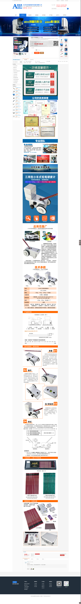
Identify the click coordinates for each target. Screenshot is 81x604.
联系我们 (64, 15)
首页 (16, 15)
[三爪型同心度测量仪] (66, 40)
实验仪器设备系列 (16, 79)
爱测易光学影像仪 (27, 583)
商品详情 (25, 59)
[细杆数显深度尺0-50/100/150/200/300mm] (61, 54)
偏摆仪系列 (15, 67)
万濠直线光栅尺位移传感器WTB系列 (20, 106)
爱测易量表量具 (15, 77)
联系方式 (50, 583)
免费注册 (20, 0)
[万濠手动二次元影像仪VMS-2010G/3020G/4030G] (66, 44)
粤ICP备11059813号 (47, 596)
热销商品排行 (14, 86)
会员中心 (57, 15)
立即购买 (41, 52)
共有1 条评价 (36, 45)
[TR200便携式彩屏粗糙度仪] (66, 49)
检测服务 (36, 15)
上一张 (1, 26)
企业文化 (43, 585)
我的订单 (58, 0)
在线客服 (50, 585)
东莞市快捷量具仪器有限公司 (16, 59)
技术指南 (43, 15)
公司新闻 (35, 583)
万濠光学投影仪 (26, 586)
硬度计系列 (15, 69)
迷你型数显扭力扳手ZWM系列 (19, 87)
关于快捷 (50, 15)
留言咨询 (50, 586)
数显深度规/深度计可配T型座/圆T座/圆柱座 (20, 112)
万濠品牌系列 (15, 72)
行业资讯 (35, 585)
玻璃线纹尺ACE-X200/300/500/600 (19, 109)
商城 (16, 0)
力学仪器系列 (15, 74)
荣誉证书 (43, 586)
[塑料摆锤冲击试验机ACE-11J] (61, 40)
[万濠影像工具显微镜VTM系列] (61, 49)
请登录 (18, 0)
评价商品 (62, 555)
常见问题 (35, 586)
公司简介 (43, 583)
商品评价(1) (26, 559)
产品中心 (22, 15)
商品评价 (32, 59)
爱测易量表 (26, 589)
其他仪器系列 (15, 82)
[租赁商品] (66, 54)
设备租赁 (29, 15)
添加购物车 (37, 52)
